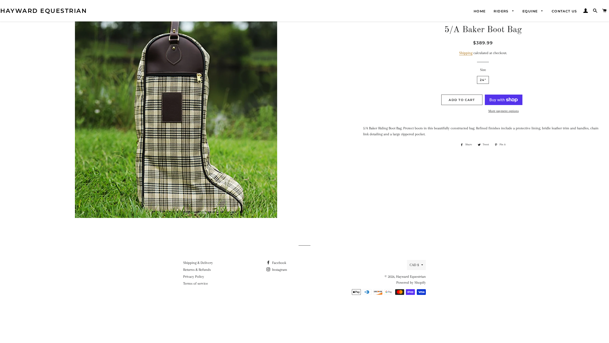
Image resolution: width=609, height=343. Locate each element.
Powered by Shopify (411, 282)
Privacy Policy (193, 276)
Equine (530, 11)
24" (483, 80)
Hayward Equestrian (43, 10)
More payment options (503, 111)
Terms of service (195, 283)
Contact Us (564, 11)
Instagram (279, 269)
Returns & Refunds (197, 269)
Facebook (278, 263)
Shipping (465, 53)
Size (483, 70)
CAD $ (414, 265)
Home (480, 11)
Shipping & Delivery (198, 263)
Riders (502, 11)
